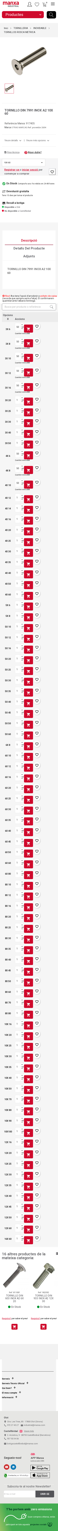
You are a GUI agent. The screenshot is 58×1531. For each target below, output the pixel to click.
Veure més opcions (38, 140)
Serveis (6, 1379)
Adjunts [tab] (29, 256)
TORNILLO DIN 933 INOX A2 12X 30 (43, 1298)
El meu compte (9, 1393)
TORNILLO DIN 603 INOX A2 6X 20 (14, 1298)
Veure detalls (13, 140)
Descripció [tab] (29, 240)
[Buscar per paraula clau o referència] (51, 14)
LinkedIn (13, 1467)
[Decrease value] (22, 329)
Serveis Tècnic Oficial (13, 1383)
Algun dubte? (35, 152)
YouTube (6, 1467)
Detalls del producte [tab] (29, 248)
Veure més (29, 1431)
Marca (8, 127)
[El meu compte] (30, 4)
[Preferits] (37, 4)
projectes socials (38, 1525)
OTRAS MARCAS (19, 127)
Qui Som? (7, 1388)
